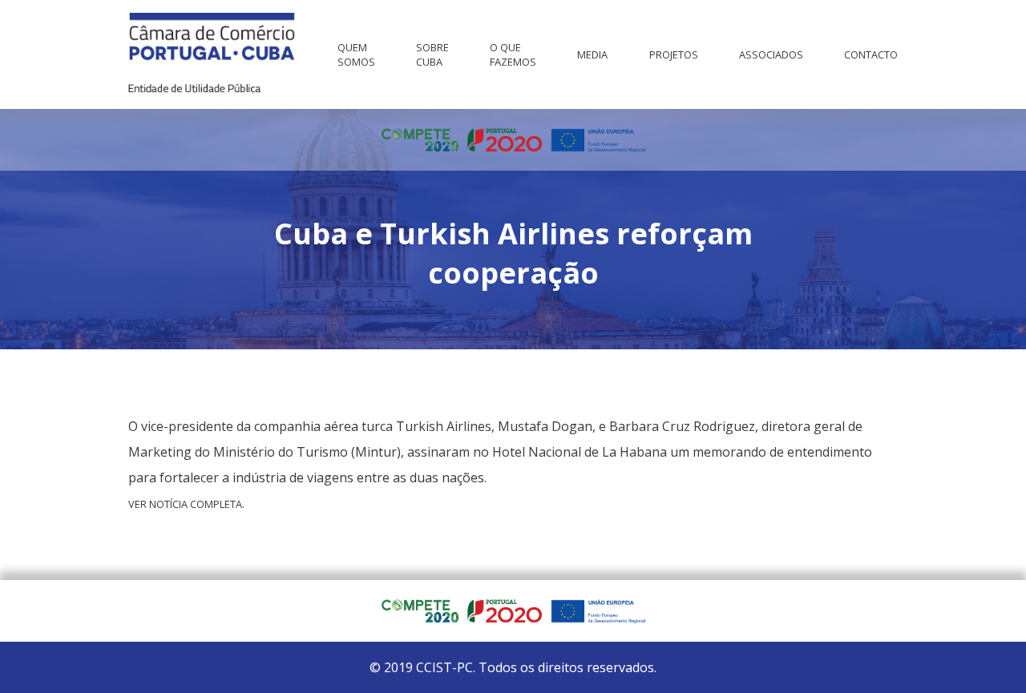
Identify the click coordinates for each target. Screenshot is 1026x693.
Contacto (871, 54)
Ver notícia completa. (186, 504)
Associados (771, 54)
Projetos (673, 54)
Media (592, 54)
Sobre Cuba (432, 54)
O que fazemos (513, 54)
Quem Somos (356, 54)
